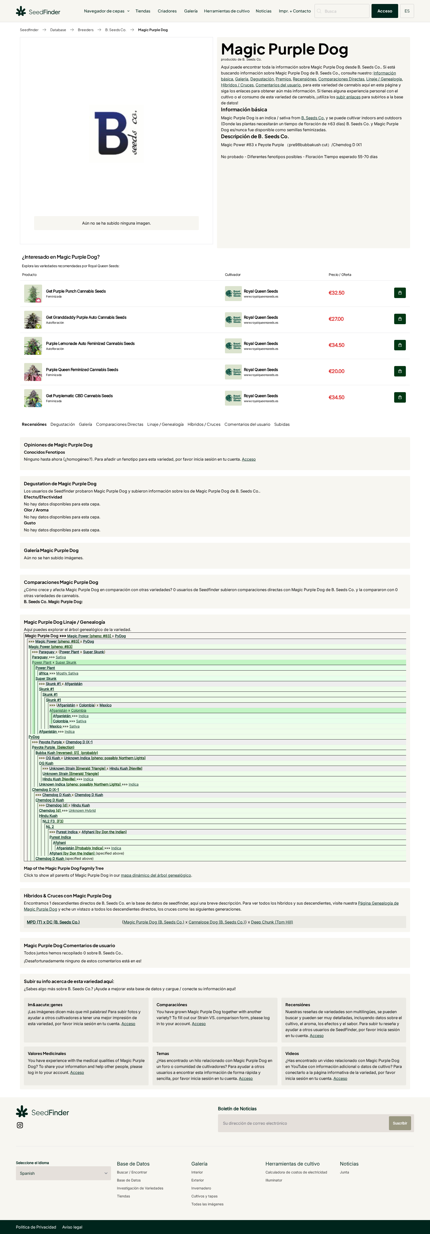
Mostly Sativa (67, 673)
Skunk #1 (53, 683)
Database (58, 29)
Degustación (262, 78)
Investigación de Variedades (140, 1188)
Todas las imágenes (207, 1204)
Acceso (384, 10)
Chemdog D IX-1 (79, 742)
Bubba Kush (45, 752)
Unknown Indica (77, 758)
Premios (283, 78)
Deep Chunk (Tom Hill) (272, 922)
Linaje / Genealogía (384, 78)
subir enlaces (348, 96)
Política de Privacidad (36, 1227)
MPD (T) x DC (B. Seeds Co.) (53, 922)
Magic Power (78, 636)
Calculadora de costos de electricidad (296, 1172)
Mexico (105, 705)
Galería (191, 10)
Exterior (197, 1180)
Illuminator (274, 1180)
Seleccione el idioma (32, 1163)
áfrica (43, 673)
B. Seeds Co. (115, 29)
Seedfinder (29, 29)
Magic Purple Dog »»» (46, 635)
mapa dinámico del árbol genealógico (156, 875)
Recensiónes (304, 78)
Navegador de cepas (104, 10)
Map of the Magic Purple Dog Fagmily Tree (64, 868)
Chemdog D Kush (56, 795)
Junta (344, 1172)
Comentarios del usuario (278, 84)
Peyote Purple (50, 742)
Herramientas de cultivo (227, 10)
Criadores (167, 10)
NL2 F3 (49, 821)
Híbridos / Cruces (237, 84)
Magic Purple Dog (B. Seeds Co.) (154, 922)
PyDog (120, 636)
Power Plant (69, 652)
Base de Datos (129, 1180)
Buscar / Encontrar (132, 1172)
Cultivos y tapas (204, 1196)
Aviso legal (72, 1227)
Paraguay (46, 652)
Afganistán (73, 683)
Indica (84, 716)
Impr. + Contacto (295, 10)
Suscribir (400, 1123)
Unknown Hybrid (82, 810)
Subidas (282, 424)
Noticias (263, 10)
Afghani (88, 832)
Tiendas (143, 10)
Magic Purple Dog (153, 29)
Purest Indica (67, 832)
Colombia (86, 705)
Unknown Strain (62, 768)
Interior (197, 1172)
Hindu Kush (118, 768)
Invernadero (201, 1188)
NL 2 (50, 826)
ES (407, 10)
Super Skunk (93, 652)
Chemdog (54, 805)
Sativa (61, 657)
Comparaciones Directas (341, 78)
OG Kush (53, 758)
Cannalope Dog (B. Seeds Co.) (217, 922)
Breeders (86, 29)
